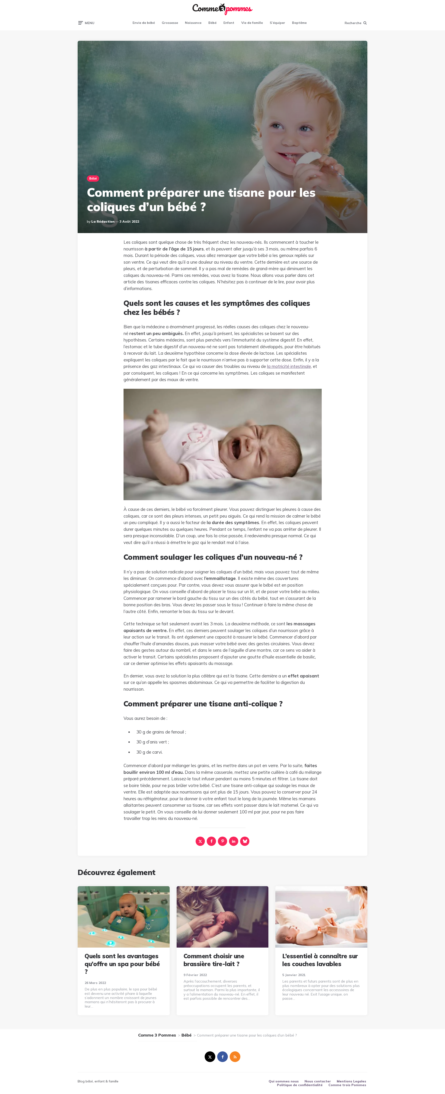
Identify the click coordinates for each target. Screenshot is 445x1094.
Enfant (228, 23)
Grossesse (170, 23)
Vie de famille (252, 23)
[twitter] (210, 1056)
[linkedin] (233, 841)
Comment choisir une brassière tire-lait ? (214, 960)
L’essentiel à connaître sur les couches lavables (320, 960)
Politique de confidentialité (300, 1085)
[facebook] (211, 841)
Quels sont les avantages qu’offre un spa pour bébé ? (122, 964)
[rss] (235, 1056)
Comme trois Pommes (347, 1085)
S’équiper (277, 23)
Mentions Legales (351, 1081)
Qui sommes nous (284, 1081)
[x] (200, 841)
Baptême (299, 23)
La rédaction (102, 221)
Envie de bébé (144, 23)
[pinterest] (222, 841)
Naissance (193, 23)
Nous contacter (318, 1081)
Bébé (212, 23)
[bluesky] (244, 841)
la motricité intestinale (289, 366)
